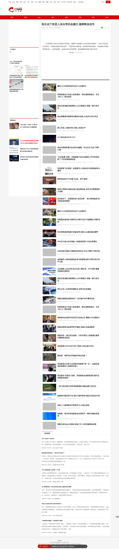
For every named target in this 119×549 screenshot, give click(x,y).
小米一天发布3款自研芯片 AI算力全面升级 (15, 62)
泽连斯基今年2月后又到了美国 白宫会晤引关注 (75, 346)
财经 (21, 2)
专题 (66, 17)
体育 (52, 17)
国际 (25, 17)
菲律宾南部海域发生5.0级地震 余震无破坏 (16, 90)
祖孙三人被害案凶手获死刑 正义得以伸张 (73, 405)
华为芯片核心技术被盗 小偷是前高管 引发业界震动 (77, 241)
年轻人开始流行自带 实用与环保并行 (52, 503)
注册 (102, 2)
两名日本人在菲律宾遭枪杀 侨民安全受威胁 (74, 289)
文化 (36, 2)
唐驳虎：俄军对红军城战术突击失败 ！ (72, 355)
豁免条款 (68, 544)
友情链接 (73, 544)
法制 (58, 2)
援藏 (40, 2)
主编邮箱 (59, 540)
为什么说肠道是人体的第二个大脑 (51, 470)
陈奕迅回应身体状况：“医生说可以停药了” (53, 453)
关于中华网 (42, 544)
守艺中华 (63, 2)
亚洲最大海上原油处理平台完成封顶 (63, 545)
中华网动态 (78, 544)
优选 (54, 2)
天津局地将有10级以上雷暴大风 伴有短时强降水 (16, 76)
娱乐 (25, 2)
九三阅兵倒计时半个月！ (67, 137)
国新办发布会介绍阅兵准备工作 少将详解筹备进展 (76, 424)
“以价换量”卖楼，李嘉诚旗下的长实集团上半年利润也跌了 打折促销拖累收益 (78, 158)
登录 (108, 2)
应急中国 (69, 2)
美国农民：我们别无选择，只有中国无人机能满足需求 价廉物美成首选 (78, 336)
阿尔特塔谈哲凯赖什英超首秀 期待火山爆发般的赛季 (77, 232)
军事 (17, 2)
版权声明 (63, 544)
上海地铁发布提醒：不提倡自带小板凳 (52, 520)
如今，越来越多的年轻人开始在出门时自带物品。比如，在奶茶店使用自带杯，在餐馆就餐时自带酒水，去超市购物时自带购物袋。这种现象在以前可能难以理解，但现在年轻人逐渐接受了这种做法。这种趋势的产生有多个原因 (75, 509)
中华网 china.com (16, 10)
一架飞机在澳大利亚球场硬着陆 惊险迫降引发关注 (76, 386)
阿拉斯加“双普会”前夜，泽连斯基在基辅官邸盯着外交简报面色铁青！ (78, 376)
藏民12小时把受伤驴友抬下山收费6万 (71, 86)
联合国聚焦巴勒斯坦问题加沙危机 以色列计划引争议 (77, 116)
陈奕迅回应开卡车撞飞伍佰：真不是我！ (73, 179)
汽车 (28, 2)
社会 (39, 17)
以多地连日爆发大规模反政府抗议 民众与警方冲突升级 (78, 251)
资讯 (13, 2)
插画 (43, 2)
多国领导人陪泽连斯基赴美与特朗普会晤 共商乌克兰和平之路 (78, 260)
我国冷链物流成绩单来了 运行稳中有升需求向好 (76, 298)
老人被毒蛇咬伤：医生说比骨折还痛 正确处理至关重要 (56, 487)
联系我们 (53, 544)
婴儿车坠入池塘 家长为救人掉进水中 (71, 127)
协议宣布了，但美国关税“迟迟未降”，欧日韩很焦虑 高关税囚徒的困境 (78, 199)
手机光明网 (57, 28)
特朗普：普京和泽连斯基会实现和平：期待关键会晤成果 (78, 414)
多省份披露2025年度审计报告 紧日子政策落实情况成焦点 (31, 77)
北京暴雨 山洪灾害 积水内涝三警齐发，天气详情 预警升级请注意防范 (78, 269)
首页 (10, 2)
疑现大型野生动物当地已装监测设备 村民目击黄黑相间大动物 (78, 190)
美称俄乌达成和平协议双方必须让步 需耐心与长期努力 (78, 317)
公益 (51, 2)
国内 (12, 17)
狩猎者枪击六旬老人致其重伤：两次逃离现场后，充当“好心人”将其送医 (78, 95)
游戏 (32, 2)
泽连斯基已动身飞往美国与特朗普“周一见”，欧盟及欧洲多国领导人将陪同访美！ (78, 364)
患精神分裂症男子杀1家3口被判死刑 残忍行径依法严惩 (78, 395)
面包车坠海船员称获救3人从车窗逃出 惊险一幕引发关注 (78, 106)
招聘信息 (58, 544)
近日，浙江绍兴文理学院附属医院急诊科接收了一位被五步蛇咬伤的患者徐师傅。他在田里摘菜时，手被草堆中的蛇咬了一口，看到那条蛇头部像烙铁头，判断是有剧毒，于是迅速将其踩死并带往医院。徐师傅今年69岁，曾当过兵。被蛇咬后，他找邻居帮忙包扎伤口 (75, 492)
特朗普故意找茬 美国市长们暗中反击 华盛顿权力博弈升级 (78, 220)
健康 (47, 2)
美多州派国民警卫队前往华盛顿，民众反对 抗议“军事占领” (78, 148)
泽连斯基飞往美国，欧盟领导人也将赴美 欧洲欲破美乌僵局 (78, 169)
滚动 (107, 17)
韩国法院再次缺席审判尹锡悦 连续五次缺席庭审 (76, 327)
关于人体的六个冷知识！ (48, 438)
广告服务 (48, 544)
